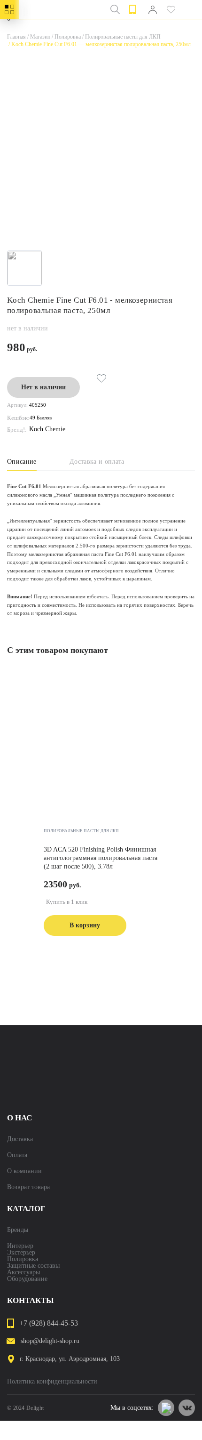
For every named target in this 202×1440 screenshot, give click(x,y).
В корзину (85, 925)
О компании (24, 1171)
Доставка (20, 1139)
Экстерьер (21, 1252)
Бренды (17, 1230)
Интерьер (20, 1246)
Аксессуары (23, 1272)
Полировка (65, 36)
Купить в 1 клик (66, 901)
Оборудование (27, 1279)
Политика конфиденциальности (52, 1381)
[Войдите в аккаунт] (152, 9)
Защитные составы (33, 1266)
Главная (16, 36)
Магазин (38, 36)
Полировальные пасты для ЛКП (121, 36)
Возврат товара (28, 1187)
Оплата (17, 1155)
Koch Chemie (47, 429)
